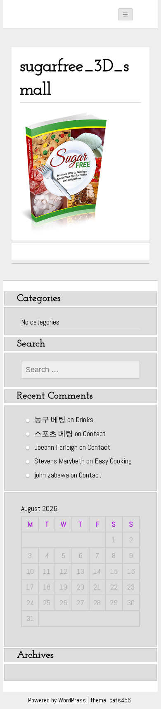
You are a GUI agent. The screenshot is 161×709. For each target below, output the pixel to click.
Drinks (84, 419)
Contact (94, 433)
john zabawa (51, 475)
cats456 (120, 700)
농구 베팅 (50, 419)
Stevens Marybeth (59, 461)
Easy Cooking (113, 461)
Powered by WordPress (57, 700)
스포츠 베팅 (53, 433)
